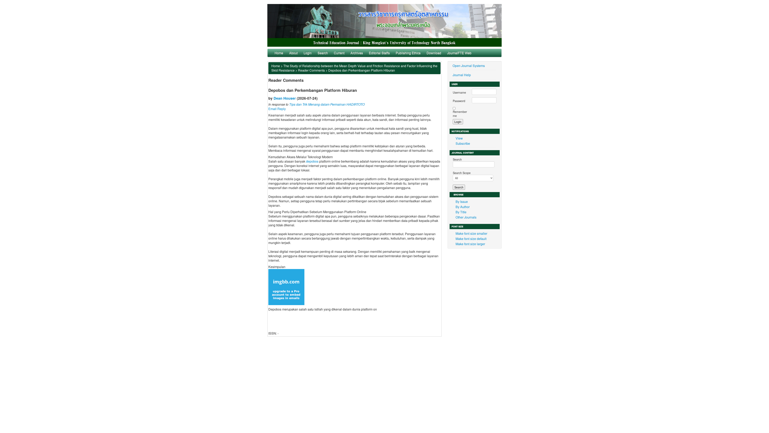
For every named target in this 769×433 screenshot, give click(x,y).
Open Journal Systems (469, 65)
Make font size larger (470, 244)
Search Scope (462, 173)
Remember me (460, 114)
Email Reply (277, 108)
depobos (312, 161)
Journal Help (462, 75)
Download (434, 53)
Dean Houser (285, 98)
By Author (463, 206)
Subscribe (463, 143)
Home (279, 53)
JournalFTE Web (459, 53)
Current (339, 53)
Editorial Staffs (379, 53)
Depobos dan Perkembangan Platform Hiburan (361, 70)
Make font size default (471, 238)
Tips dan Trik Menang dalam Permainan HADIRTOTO (327, 104)
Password (459, 101)
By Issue (462, 201)
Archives (356, 53)
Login (308, 53)
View (459, 138)
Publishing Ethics (408, 53)
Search (323, 53)
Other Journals (466, 217)
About (293, 53)
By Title (461, 212)
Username (459, 92)
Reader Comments (311, 70)
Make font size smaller (471, 233)
